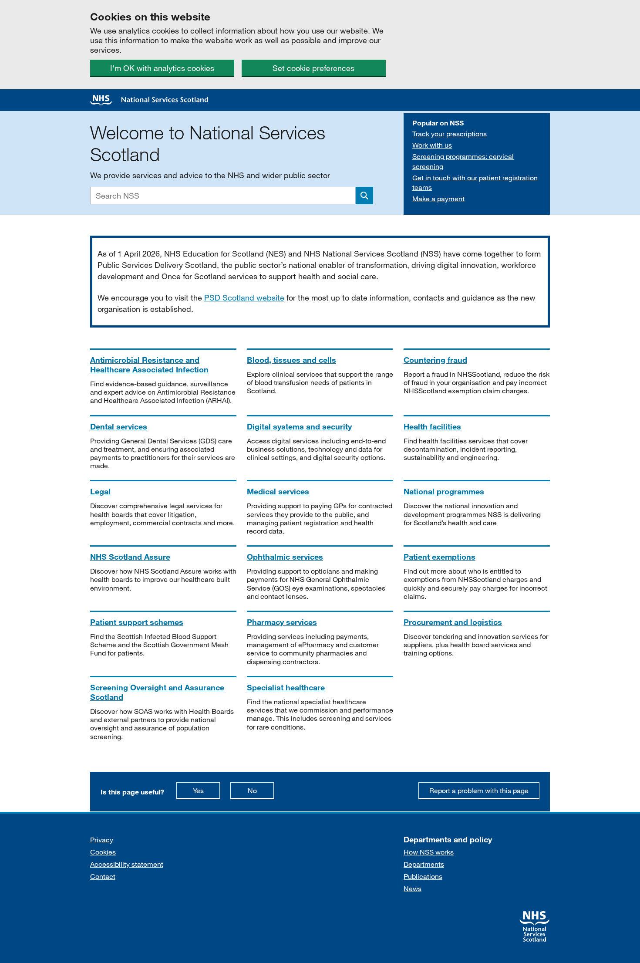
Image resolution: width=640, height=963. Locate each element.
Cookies (103, 852)
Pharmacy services (282, 622)
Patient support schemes (136, 622)
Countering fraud (435, 360)
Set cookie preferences (313, 68)
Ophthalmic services (285, 556)
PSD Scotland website (244, 297)
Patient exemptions (439, 556)
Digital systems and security (299, 426)
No (261, 790)
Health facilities (432, 426)
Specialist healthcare (286, 687)
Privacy (101, 839)
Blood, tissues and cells (291, 360)
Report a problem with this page (479, 790)
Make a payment (438, 198)
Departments (424, 864)
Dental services (118, 426)
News (412, 888)
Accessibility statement (126, 864)
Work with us (432, 145)
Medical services (278, 491)
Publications (423, 876)
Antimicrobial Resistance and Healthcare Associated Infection (149, 364)
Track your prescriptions (449, 133)
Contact (102, 876)
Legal (100, 491)
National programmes (444, 491)
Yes (206, 790)
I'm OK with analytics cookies (162, 68)
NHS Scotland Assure (130, 556)
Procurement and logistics (453, 622)
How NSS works (429, 852)
